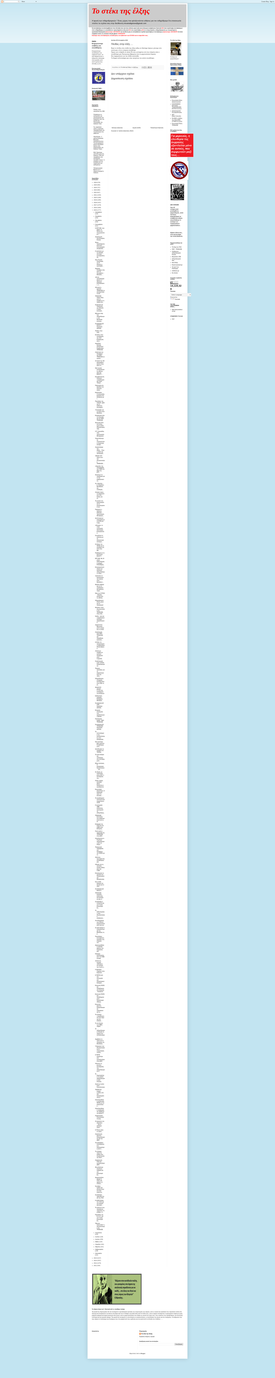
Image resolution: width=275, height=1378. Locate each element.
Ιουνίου (97, 1239)
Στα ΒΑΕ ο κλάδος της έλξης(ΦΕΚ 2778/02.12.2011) (177, 120)
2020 (95, 197)
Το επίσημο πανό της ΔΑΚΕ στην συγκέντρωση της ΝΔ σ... (99, 1154)
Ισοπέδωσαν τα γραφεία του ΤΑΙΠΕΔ (99, 750)
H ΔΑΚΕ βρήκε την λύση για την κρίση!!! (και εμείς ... (99, 1203)
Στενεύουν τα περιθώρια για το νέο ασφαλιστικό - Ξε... (100, 478)
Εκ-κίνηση (175, 273)
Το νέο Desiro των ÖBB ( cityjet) (99, 1024)
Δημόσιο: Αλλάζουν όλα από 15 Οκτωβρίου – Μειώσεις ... (100, 271)
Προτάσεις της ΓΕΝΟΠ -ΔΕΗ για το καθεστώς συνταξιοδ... (100, 404)
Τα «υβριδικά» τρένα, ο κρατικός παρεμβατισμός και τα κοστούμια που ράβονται (98, 130)
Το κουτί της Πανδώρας (175, 267)
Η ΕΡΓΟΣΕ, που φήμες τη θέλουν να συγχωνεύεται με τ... (100, 231)
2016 (95, 207)
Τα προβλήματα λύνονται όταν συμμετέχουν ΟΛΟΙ (100, 800)
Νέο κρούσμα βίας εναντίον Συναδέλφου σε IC (99, 744)
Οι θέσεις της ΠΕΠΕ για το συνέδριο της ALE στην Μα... (99, 547)
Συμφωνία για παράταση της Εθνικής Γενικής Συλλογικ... (99, 308)
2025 (95, 185)
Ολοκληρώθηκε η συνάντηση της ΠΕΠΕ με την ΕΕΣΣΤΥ (99, 1111)
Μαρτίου (98, 1247)
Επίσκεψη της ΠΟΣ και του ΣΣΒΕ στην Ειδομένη (99, 826)
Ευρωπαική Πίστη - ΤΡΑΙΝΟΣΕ (177, 124)
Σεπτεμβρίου (99, 224)
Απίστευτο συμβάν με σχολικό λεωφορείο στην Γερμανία (99, 654)
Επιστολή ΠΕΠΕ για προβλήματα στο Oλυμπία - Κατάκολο (100, 988)
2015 (95, 210)
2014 (95, 1258)
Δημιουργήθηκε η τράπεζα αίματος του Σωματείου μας (99, 948)
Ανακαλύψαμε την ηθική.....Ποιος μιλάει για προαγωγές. (99, 450)
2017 (95, 205)
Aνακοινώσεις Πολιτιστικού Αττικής (99, 1117)
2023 (95, 190)
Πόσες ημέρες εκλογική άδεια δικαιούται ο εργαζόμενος (99, 784)
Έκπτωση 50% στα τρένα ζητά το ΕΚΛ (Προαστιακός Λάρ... (100, 426)
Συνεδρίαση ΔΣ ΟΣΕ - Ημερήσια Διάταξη (99, 705)
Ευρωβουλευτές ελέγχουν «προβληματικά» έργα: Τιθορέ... (99, 380)
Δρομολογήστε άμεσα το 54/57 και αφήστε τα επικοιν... (99, 1180)
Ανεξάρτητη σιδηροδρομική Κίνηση (176, 253)
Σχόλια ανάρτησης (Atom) (126, 131)
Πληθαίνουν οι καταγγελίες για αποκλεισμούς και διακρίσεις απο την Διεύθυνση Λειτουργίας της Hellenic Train (98, 119)
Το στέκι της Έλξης (146, 1334)
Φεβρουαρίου (99, 1249)
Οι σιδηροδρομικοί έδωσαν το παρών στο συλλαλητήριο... (100, 1032)
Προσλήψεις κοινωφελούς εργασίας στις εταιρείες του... (99, 939)
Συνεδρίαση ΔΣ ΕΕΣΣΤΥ (99, 889)
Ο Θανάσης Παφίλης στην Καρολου (100, 971)
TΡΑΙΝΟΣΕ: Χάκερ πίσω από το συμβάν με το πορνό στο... (99, 299)
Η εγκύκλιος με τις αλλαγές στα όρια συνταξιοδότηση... (100, 254)
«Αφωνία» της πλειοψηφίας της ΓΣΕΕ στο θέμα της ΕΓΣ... (100, 469)
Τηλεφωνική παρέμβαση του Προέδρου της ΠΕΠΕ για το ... (100, 851)
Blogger (143, 1353)
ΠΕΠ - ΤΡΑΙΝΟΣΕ (177, 249)
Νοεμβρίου (98, 216)
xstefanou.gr (175, 271)
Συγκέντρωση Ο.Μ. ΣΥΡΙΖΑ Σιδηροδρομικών (100, 663)
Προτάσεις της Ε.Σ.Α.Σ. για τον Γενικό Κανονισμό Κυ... (99, 1218)
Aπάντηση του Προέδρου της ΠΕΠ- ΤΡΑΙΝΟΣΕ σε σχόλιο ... (100, 355)
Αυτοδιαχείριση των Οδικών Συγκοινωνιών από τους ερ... (100, 923)
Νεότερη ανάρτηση (117, 128)
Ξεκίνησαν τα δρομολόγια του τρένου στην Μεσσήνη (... (99, 579)
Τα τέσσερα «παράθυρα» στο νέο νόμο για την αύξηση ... (99, 1018)
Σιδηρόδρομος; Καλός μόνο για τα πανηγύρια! (99, 603)
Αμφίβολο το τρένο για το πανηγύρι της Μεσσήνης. (99, 1041)
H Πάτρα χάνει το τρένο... (99, 1130)
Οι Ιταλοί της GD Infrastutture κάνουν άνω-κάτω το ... (100, 363)
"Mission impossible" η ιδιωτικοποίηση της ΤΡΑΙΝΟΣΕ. (100, 1226)
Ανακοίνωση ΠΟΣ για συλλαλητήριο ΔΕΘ (100, 1162)
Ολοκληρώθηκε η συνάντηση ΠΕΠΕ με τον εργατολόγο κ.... (99, 1103)
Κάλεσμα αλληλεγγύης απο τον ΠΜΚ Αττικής (100, 956)
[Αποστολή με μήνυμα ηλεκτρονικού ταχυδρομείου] (143, 67)
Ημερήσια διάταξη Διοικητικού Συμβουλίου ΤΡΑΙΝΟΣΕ (99, 346)
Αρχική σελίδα (137, 128)
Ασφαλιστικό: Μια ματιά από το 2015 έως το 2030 (99, 627)
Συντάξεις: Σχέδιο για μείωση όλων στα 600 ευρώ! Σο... (99, 1189)
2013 (95, 1260)
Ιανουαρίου (98, 1253)
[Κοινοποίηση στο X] (147, 67)
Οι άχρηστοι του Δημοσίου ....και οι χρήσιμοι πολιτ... (99, 1124)
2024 (95, 187)
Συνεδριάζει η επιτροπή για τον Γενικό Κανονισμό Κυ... (99, 905)
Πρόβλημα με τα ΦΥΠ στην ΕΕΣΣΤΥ (99, 554)
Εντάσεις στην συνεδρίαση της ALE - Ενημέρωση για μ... (99, 338)
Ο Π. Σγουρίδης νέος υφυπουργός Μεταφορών (99, 434)
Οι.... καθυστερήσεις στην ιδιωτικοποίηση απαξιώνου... (100, 914)
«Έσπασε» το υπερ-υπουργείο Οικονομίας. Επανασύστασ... (99, 529)
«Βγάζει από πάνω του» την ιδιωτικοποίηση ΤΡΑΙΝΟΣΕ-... (100, 459)
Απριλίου (98, 1244)
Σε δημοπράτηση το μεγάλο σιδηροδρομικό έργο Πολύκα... (100, 1077)
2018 (95, 202)
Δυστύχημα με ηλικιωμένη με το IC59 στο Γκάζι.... (100, 520)
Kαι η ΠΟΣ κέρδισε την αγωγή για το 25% (99, 884)
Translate (177, 299)
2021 (95, 195)
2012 (95, 1263)
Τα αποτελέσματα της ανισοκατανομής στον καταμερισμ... (100, 735)
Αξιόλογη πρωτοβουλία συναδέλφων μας (100, 860)
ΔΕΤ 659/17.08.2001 (176, 115)
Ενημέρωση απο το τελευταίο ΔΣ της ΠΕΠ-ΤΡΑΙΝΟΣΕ (100, 418)
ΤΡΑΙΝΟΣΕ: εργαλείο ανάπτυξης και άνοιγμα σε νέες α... (99, 896)
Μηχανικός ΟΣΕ (176, 256)
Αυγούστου (98, 1232)
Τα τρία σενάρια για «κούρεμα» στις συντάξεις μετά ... (100, 758)
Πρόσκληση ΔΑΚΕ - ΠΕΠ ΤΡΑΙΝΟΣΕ (99, 720)
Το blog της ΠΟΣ (176, 247)
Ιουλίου (97, 1237)
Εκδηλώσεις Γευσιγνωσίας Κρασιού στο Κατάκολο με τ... (100, 396)
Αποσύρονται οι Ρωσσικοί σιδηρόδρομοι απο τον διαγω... (100, 841)
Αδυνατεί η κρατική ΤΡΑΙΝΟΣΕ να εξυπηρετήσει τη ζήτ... (100, 290)
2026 (95, 182)
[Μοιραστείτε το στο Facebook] (149, 67)
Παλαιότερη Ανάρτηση (156, 128)
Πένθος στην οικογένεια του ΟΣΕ (99, 110)
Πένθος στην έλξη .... (98, 331)
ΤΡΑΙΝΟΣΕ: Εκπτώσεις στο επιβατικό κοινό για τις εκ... (100, 818)
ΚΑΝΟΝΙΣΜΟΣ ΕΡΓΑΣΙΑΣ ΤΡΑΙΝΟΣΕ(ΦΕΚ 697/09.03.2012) (177, 106)
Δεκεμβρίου (98, 212)
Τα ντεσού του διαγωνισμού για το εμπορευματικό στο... (100, 504)
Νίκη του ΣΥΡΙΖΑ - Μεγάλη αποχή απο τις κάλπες (100, 596)
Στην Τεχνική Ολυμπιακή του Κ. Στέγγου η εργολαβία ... (99, 263)
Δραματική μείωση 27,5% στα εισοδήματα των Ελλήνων (99, 690)
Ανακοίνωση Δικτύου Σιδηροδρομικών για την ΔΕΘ (100, 1137)
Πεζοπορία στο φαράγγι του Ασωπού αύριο (99, 388)
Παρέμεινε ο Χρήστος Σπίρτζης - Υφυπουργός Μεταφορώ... (99, 512)
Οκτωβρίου (98, 220)
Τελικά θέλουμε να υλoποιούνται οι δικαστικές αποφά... (100, 441)
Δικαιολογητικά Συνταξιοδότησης (177, 111)
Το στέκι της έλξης (121, 11)
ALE (173, 319)
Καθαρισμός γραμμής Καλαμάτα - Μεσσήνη (99, 698)
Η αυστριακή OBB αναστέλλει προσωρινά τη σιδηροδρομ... (100, 809)
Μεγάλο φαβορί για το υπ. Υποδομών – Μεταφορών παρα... (99, 588)
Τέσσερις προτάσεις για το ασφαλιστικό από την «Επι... (100, 672)
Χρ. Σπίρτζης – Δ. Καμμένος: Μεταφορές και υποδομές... (99, 486)
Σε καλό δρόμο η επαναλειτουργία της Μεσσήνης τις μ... (100, 931)
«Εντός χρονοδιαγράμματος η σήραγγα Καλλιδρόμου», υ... (99, 281)
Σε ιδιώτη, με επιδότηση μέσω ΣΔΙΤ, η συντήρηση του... (99, 775)
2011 (95, 1265)
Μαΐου (97, 1242)
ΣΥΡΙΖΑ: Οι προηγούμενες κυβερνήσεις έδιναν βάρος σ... (100, 645)
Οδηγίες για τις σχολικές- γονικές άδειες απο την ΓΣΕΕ (100, 867)
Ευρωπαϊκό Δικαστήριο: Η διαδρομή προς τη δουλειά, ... (100, 792)
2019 (95, 200)
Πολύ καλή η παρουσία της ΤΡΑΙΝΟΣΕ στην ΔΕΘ (100, 833)
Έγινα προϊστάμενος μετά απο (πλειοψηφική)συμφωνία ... (100, 245)
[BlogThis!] (145, 67)
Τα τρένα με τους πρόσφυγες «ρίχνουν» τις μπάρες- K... (100, 1210)
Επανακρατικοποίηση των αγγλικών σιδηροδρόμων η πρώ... (100, 570)
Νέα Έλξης (175, 262)
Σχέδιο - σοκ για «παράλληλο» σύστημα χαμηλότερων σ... (100, 619)
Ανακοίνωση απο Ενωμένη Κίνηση (100, 238)
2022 (95, 192)
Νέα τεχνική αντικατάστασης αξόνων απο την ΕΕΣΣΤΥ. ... (99, 371)
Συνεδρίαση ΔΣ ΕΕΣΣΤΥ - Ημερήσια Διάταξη (99, 326)
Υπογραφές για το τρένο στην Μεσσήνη (100, 411)
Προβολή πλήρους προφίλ (147, 1336)
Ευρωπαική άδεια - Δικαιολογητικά (177, 101)
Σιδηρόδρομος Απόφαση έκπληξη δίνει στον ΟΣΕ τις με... (99, 682)
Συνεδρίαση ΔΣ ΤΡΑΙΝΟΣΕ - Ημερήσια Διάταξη (99, 727)
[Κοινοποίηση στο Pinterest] (151, 67)
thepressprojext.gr (177, 265)
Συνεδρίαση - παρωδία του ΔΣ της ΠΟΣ (99, 1196)
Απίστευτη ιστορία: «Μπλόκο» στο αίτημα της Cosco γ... (100, 964)
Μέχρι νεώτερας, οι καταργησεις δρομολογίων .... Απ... (99, 766)
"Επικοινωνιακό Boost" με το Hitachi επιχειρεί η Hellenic (98, 170)
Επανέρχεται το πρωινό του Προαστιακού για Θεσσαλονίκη (99, 876)
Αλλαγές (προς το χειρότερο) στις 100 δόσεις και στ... (99, 495)
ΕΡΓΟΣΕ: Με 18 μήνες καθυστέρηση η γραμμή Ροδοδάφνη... (100, 561)
